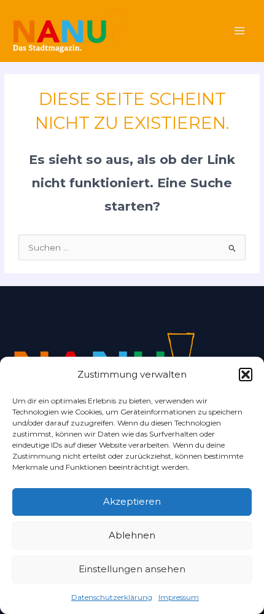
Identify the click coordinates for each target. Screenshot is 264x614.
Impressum (178, 597)
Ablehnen (132, 535)
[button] (245, 374)
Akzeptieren (132, 501)
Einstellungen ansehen (132, 569)
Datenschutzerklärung (111, 597)
